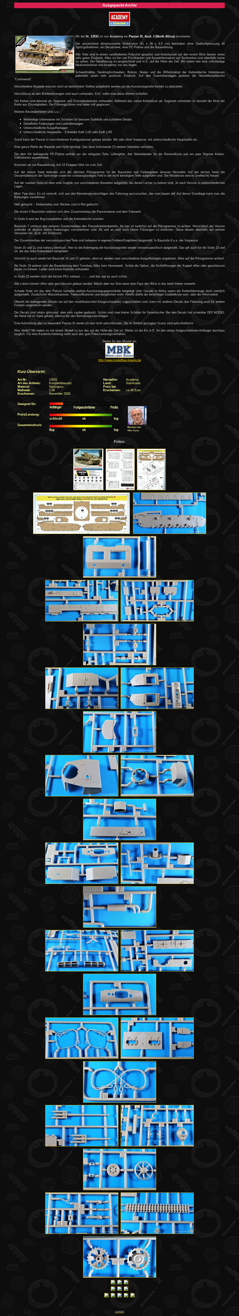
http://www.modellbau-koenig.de (119, 360)
